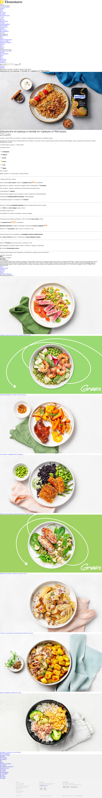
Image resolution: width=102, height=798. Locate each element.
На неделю (3, 12)
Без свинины (3, 758)
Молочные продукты (5, 42)
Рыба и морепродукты (6, 39)
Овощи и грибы (4, 41)
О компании (18, 792)
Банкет (2, 55)
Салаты (2, 17)
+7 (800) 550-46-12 (43, 785)
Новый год (3, 62)
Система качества (20, 783)
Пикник (2, 52)
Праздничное (3, 27)
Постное (2, 32)
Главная (2, 66)
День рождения (4, 53)
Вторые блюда (4, 21)
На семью (2, 14)
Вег (1, 760)
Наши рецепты (19, 788)
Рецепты (2, 67)
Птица (2, 38)
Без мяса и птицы (4, 755)
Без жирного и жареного (6, 766)
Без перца (2, 778)
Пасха (1, 58)
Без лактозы (3, 759)
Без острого (3, 765)
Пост (1, 56)
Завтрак (2, 8)
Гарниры (2, 22)
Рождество (3, 61)
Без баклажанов (4, 772)
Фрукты (2, 47)
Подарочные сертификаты (22, 787)
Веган (1, 762)
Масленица (3, 59)
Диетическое (3, 30)
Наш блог (18, 790)
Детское (2, 28)
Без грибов (3, 771)
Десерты (2, 20)
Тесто (1, 45)
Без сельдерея (3, 773)
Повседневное (4, 25)
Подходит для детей (5, 763)
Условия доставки (20, 784)
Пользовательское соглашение (45, 795)
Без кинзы (2, 776)
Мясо (1, 36)
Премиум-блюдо (4, 768)
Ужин (1, 11)
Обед (1, 9)
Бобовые (2, 44)
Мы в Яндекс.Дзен (20, 791)
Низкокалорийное (5, 24)
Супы (1, 18)
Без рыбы (2, 756)
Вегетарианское (4, 31)
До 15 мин (3, 769)
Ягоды (2, 48)
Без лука (2, 775)
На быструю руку (5, 15)
